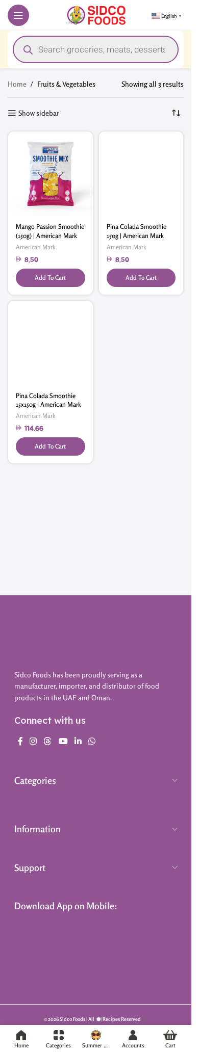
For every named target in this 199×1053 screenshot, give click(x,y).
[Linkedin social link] (78, 741)
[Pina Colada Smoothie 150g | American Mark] (141, 173)
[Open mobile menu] (18, 15)
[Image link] (96, 634)
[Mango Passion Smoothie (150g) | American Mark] (50, 173)
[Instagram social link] (33, 741)
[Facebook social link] (20, 741)
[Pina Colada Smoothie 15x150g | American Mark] (50, 343)
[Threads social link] (47, 741)
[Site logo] (96, 14)
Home (17, 84)
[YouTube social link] (63, 741)
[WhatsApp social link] (92, 741)
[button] (50, 278)
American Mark (36, 247)
